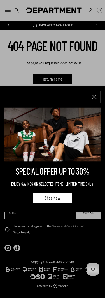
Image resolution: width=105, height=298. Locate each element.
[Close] (94, 97)
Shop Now (52, 197)
